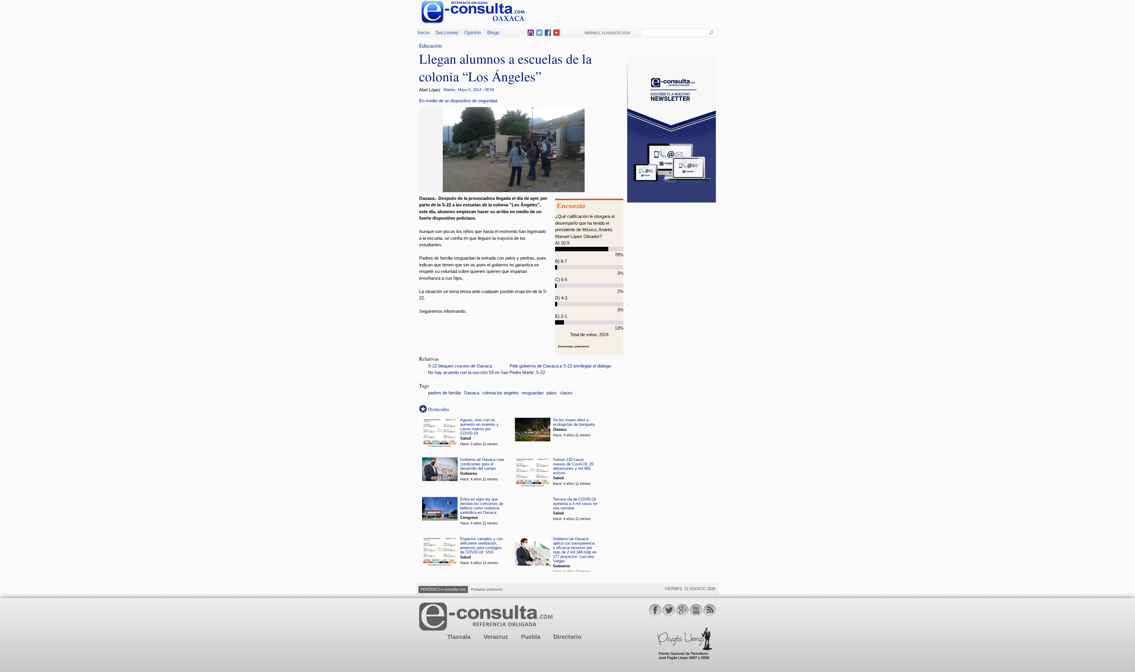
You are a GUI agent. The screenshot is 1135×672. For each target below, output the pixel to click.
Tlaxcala (459, 637)
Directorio (567, 637)
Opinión (472, 32)
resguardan (533, 393)
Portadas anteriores (487, 589)
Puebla (530, 637)
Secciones (446, 32)
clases (566, 393)
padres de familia (444, 393)
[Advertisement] (671, 248)
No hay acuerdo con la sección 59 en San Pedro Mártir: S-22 (486, 372)
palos (552, 393)
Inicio (423, 32)
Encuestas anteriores (573, 346)
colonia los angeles (500, 393)
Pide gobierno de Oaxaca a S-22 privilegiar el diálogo (560, 366)
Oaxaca (471, 393)
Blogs (493, 32)
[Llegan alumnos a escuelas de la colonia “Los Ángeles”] (514, 190)
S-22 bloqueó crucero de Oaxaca (460, 366)
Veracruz (496, 637)
